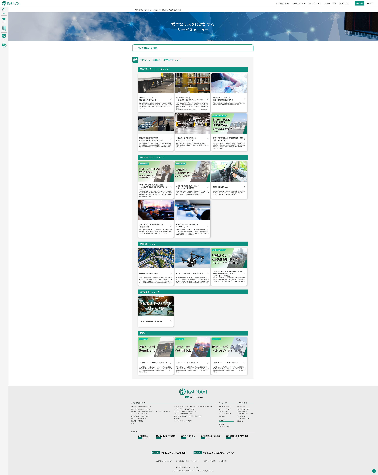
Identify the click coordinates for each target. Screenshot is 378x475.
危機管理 (177, 418)
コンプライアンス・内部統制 (183, 421)
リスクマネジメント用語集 (245, 414)
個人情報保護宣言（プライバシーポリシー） (188, 461)
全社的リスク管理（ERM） (139, 418)
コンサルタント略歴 (243, 409)
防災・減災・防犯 (194, 407)
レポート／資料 (223, 411)
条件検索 (221, 424)
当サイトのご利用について (183, 467)
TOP (136, 10)
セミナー (327, 3)
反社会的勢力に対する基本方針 (164, 461)
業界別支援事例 (242, 411)
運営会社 (240, 421)
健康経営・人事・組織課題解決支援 (151, 411)
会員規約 (196, 467)
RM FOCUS (222, 416)
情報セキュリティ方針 (209, 461)
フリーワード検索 (224, 426)
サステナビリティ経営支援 (139, 414)
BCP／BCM (141, 409)
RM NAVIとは (241, 407)
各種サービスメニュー (146, 10)
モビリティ (186, 411)
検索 (334, 3)
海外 (132, 423)
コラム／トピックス (225, 414)
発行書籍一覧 (241, 416)
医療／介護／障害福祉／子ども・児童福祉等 (187, 416)
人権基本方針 (222, 461)
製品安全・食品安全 (137, 421)
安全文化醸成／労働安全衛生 (139, 416)
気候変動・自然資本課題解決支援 (141, 407)
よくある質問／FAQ (243, 418)
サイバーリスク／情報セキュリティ (185, 409)
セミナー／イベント (225, 409)
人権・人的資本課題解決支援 (183, 414)
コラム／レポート (314, 3)
